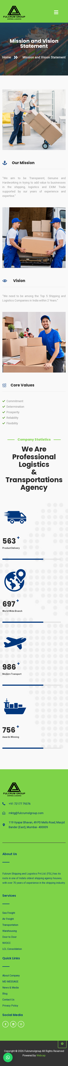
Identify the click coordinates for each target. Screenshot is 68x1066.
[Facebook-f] (5, 1024)
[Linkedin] (13, 1024)
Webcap (41, 1055)
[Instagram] (21, 1024)
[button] (8, 1057)
